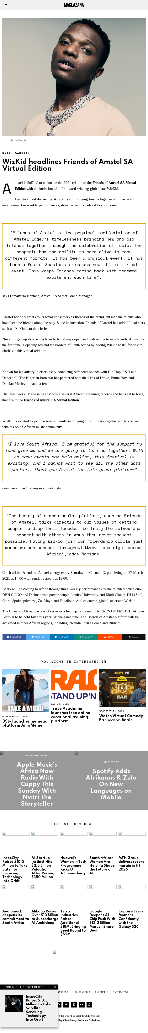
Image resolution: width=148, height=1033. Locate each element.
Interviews (121, 992)
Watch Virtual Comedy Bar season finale (121, 718)
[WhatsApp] (89, 1004)
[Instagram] (74, 1004)
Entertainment (16, 152)
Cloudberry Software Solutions (81, 1020)
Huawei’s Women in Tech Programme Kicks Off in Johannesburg (73, 865)
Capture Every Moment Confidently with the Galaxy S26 (131, 919)
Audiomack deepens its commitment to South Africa (15, 917)
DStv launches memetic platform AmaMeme (24, 724)
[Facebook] (58, 1004)
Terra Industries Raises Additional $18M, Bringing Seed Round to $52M (73, 923)
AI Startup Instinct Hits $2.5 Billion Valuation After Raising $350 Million (42, 867)
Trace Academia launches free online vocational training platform (70, 715)
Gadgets (62, 992)
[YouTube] (82, 1004)
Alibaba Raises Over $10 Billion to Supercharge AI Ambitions (44, 917)
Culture (100, 992)
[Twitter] (66, 1004)
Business (81, 992)
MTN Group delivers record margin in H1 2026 (132, 863)
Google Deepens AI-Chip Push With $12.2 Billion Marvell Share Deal (102, 921)
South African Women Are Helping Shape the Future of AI (102, 865)
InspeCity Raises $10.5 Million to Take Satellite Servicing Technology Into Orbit (38, 1008)
